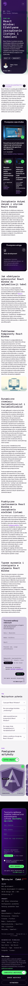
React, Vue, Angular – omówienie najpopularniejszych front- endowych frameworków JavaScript (12, 784)
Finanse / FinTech (8, 918)
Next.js (9, 942)
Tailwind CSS (17, 947)
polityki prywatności (17, 669)
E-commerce (20, 889)
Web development (7, 886)
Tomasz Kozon (14, 64)
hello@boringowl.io (18, 681)
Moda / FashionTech (9, 921)
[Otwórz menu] (23, 4)
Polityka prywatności (8, 934)
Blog (8, 11)
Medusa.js (4, 947)
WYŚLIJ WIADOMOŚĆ (15, 866)
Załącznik (12, 658)
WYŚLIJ (19, 674)
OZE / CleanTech (7, 926)
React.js (7, 58)
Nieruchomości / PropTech (11, 913)
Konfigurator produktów (10, 904)
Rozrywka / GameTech (9, 929)
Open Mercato (14, 945)
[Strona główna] (4, 11)
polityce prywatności (7, 968)
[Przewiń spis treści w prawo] (24, 86)
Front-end (6, 18)
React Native (5, 945)
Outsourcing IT (7, 894)
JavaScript (16, 58)
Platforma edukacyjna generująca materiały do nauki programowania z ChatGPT (21, 173)
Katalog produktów (8, 906)
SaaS (17, 906)
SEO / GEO (15, 891)
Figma (10, 947)
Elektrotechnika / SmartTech (12, 924)
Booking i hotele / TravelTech (16, 154)
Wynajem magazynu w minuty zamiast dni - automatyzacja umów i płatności (8, 173)
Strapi (3, 942)
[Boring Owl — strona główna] (5, 4)
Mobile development (9, 889)
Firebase (12, 950)
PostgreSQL (5, 950)
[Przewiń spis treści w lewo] (3, 86)
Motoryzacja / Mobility (10, 916)
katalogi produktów (14, 525)
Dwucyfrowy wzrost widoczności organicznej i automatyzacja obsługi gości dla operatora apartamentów (13, 146)
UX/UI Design (6, 891)
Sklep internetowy (11, 901)
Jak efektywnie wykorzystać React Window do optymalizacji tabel (13, 85)
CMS (3, 901)
